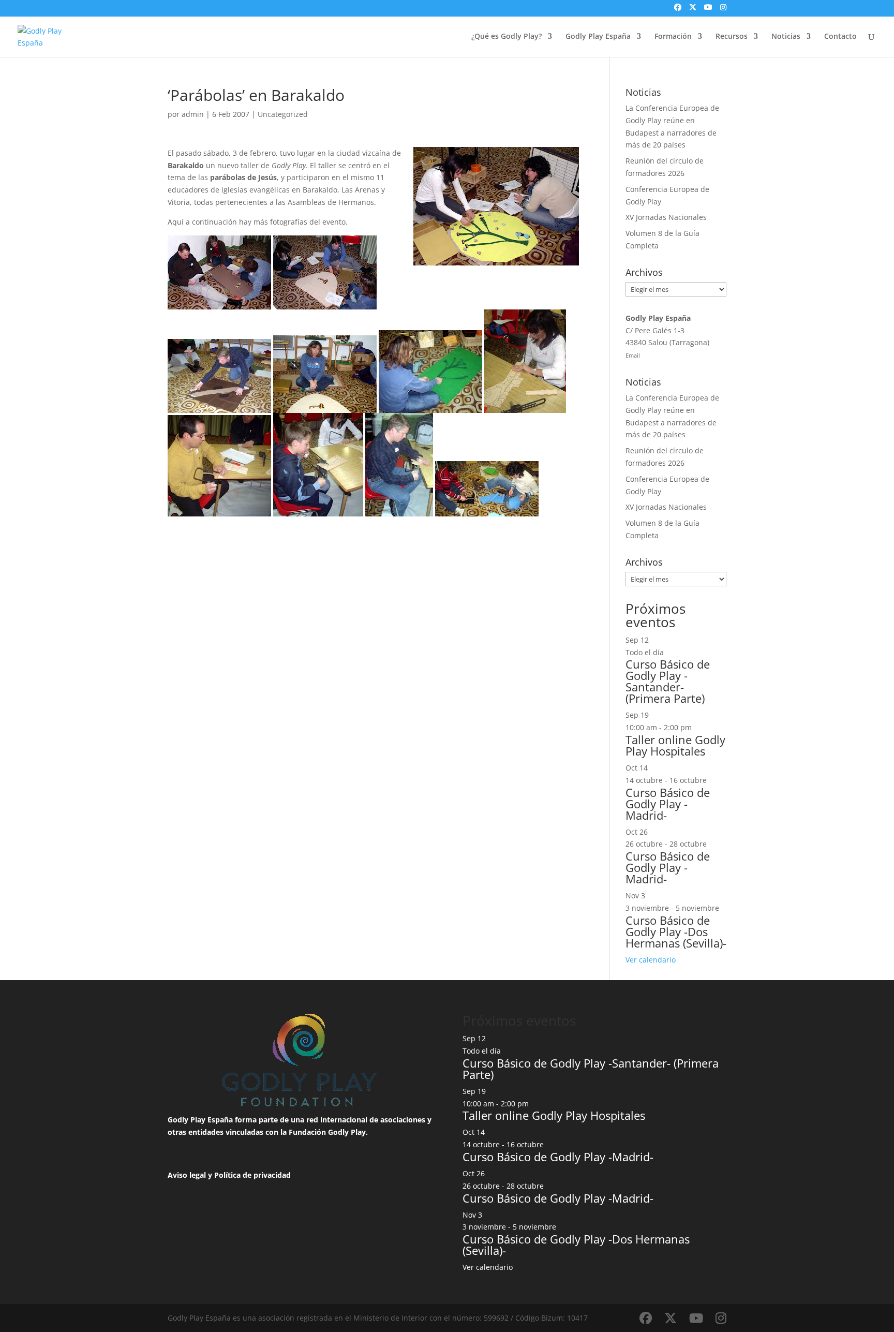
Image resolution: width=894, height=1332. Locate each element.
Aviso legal (187, 1175)
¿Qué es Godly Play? (506, 37)
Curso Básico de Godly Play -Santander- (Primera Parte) (667, 681)
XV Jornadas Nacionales (666, 217)
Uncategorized (283, 114)
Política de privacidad (252, 1175)
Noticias (785, 37)
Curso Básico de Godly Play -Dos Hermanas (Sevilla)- (675, 931)
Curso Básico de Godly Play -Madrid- (667, 804)
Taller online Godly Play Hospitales (675, 745)
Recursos (732, 37)
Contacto (840, 37)
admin (193, 114)
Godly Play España (598, 37)
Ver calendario (650, 960)
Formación (673, 37)
